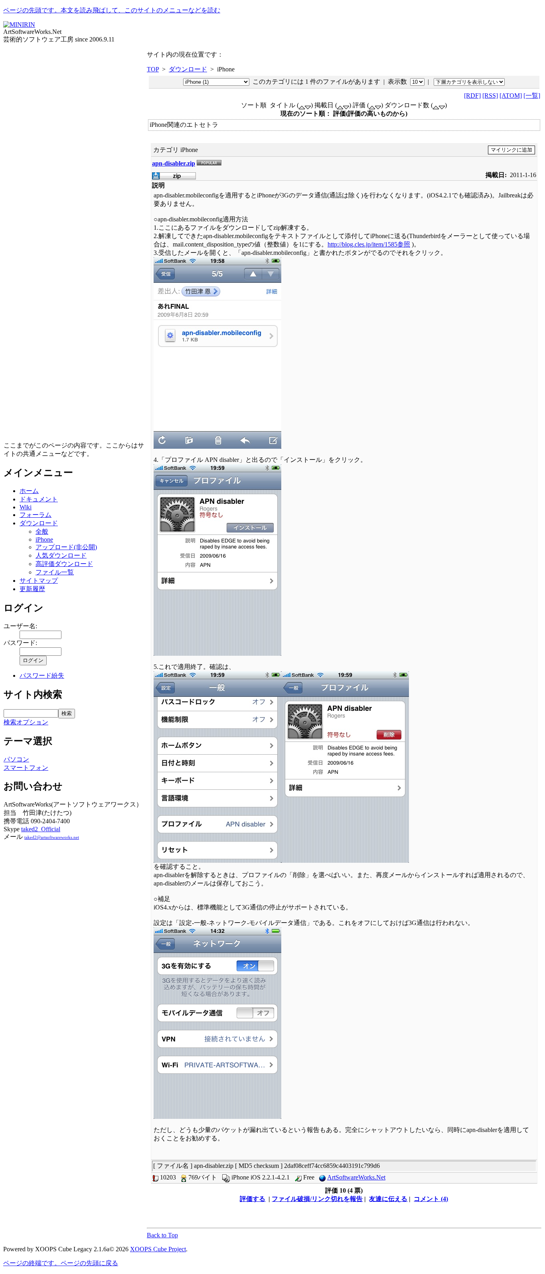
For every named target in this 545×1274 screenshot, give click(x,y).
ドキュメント (39, 499)
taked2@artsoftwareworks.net (51, 837)
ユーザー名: (20, 626)
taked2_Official (40, 829)
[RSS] (490, 95)
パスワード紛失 (42, 675)
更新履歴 (32, 589)
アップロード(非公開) (66, 547)
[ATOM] (511, 95)
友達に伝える (388, 1198)
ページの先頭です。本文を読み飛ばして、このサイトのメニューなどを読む (111, 10)
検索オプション (26, 722)
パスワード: (20, 642)
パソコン (16, 759)
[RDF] (472, 95)
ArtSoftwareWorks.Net (356, 1177)
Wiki (26, 507)
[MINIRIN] (19, 24)
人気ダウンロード (61, 555)
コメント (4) (431, 1198)
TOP (153, 69)
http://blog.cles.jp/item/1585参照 (369, 244)
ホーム (29, 490)
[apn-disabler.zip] (174, 177)
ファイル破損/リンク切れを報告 (317, 1198)
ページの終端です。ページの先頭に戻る (60, 1263)
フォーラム (35, 514)
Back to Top (162, 1235)
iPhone (44, 539)
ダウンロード (39, 523)
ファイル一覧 (55, 572)
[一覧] (531, 95)
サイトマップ (39, 580)
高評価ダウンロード (64, 563)
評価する (252, 1198)
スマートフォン (26, 767)
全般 (42, 531)
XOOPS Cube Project (158, 1249)
